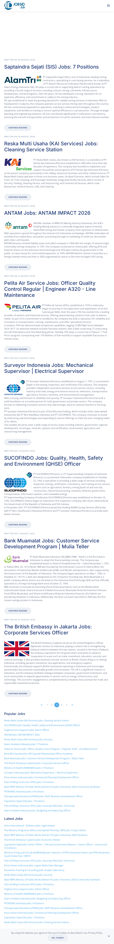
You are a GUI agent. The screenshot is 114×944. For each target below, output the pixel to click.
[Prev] (42, 705)
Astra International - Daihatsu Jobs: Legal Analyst (29, 825)
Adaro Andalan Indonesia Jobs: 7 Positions (26, 744)
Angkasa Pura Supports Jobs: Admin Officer (26, 730)
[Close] (109, 936)
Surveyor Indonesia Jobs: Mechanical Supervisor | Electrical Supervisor (48, 368)
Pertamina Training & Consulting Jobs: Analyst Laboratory (34, 870)
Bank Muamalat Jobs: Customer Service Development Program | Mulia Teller (51, 544)
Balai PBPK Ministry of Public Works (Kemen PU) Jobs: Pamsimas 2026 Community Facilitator (52, 786)
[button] (108, 5)
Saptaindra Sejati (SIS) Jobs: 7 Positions (51, 67)
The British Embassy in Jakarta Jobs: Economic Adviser (32, 839)
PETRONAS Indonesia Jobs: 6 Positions (24, 791)
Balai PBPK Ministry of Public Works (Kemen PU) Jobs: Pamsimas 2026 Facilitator (46, 835)
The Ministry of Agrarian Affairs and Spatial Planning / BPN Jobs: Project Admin (45, 830)
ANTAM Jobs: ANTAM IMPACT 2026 (47, 213)
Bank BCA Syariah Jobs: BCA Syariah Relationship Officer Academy (38, 753)
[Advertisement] (57, 37)
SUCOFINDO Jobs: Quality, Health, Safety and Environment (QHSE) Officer (53, 461)
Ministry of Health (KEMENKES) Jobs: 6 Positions (29, 767)
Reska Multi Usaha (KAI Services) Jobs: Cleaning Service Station (51, 146)
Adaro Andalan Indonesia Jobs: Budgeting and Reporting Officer (37, 810)
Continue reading (17, 128)
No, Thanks (58, 938)
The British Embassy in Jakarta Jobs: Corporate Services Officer (48, 630)
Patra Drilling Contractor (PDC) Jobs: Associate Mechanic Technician (39, 805)
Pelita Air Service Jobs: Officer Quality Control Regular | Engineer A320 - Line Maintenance (50, 289)
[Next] (72, 705)
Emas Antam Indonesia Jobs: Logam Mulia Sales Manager (34, 865)
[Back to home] (15, 5)
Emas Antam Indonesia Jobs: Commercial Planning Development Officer (41, 777)
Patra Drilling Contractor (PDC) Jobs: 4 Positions (29, 782)
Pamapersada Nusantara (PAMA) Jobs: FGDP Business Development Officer (43, 796)
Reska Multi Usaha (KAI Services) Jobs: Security (28, 739)
